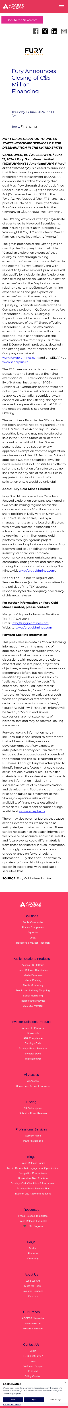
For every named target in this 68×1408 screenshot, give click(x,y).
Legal (33, 937)
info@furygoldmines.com (30, 623)
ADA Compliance (33, 1038)
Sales (33, 1360)
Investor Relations (33, 1290)
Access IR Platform (33, 1028)
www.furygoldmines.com (20, 357)
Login (33, 1350)
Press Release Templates (33, 1215)
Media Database (33, 975)
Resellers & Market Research (33, 942)
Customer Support (33, 1366)
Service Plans (33, 1135)
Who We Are (33, 1280)
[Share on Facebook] (35, 31)
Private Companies (33, 927)
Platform (33, 1253)
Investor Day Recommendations (33, 1193)
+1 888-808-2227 (33, 1355)
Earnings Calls (33, 1043)
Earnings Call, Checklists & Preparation (33, 1183)
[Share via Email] (64, 31)
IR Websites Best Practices (33, 1178)
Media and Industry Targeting (33, 990)
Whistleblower (33, 1058)
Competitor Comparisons (33, 1173)
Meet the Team (33, 1285)
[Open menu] (61, 7)
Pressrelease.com (33, 1328)
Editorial (33, 1371)
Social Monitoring (33, 995)
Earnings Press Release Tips (33, 1188)
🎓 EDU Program (33, 1226)
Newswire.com (33, 1323)
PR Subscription (33, 1108)
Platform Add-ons (33, 1140)
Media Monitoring (33, 985)
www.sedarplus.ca (15, 362)
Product (32, 1248)
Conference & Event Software (33, 1086)
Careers (33, 1296)
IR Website (33, 1033)
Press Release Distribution (33, 970)
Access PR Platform (33, 964)
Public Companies (33, 922)
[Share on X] (45, 31)
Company (32, 1258)
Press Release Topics (33, 1162)
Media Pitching (32, 980)
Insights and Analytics (33, 1000)
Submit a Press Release (33, 1113)
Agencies (33, 932)
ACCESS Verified (33, 1005)
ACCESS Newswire (33, 1318)
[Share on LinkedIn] (54, 31)
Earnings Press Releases (32, 1048)
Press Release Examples (33, 1220)
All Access (33, 1080)
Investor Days (33, 1053)
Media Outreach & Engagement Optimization (33, 1168)
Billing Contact (33, 1376)
